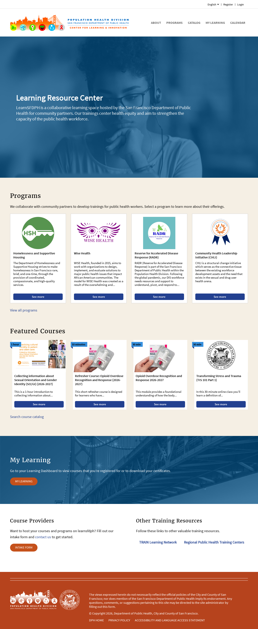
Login (240, 4)
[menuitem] (213, 4)
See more (38, 297)
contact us (43, 537)
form (111, 607)
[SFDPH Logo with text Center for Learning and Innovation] (69, 22)
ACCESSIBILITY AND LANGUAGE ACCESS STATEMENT (170, 620)
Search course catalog (27, 416)
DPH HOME (96, 620)
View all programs (23, 310)
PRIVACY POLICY (119, 620)
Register (228, 4)
